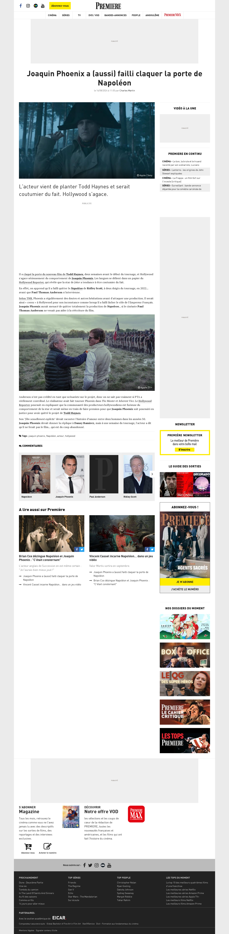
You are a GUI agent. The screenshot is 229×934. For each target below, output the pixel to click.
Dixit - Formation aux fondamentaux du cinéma (117, 923)
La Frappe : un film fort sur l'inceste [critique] (181, 179)
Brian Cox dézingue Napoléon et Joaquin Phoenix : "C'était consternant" (46, 558)
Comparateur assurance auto (32, 923)
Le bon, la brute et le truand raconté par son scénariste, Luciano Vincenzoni (181, 164)
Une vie (22, 886)
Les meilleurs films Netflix (179, 900)
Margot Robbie (124, 896)
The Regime (74, 886)
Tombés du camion (28, 889)
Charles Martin (127, 90)
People (136, 15)
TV (79, 15)
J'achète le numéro (185, 589)
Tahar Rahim (123, 900)
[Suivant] (152, 474)
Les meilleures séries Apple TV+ (182, 896)
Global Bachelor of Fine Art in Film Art (64, 923)
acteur (60, 435)
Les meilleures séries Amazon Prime (185, 893)
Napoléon (77, 288)
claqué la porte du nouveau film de (53, 274)
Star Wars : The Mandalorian (82, 896)
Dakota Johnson (125, 889)
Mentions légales (26, 930)
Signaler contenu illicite (46, 930)
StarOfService (88, 923)
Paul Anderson (97, 496)
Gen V (71, 889)
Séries (66, 15)
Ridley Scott (130, 496)
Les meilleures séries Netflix (181, 889)
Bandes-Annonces (115, 15)
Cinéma (52, 15)
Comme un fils (26, 900)
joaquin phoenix (37, 435)
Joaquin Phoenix (64, 496)
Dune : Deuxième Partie (31, 882)
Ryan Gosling (123, 886)
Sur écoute (73, 900)
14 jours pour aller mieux (32, 903)
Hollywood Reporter (31, 282)
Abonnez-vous (60, 5)
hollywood (70, 435)
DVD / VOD (94, 15)
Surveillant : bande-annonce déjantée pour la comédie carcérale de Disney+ (181, 188)
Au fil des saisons (28, 896)
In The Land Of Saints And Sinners (36, 893)
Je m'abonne (184, 582)
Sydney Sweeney (125, 893)
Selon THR (25, 298)
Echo (70, 893)
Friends (72, 882)
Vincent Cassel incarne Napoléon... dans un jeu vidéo (52, 584)
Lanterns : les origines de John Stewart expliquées (183, 171)
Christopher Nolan (126, 882)
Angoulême (152, 15)
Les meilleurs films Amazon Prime (184, 903)
